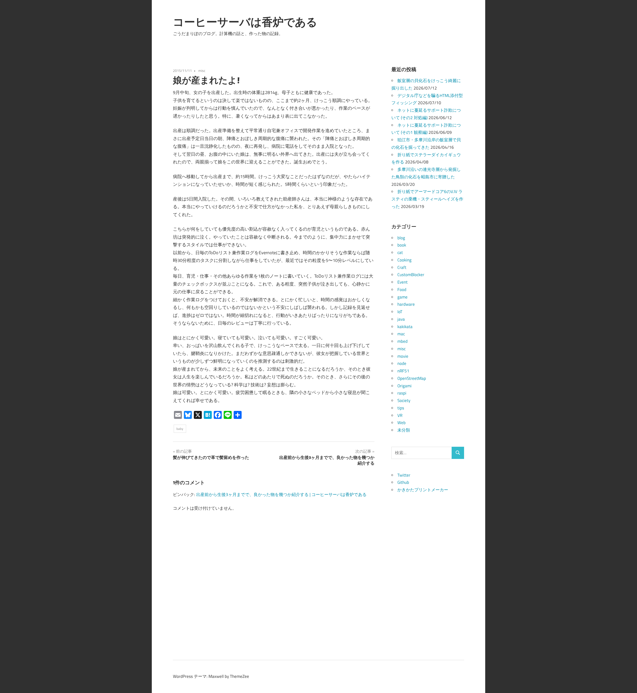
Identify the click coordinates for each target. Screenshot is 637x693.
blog (401, 238)
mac (401, 334)
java (401, 319)
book (401, 245)
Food (401, 289)
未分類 (403, 430)
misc (201, 70)
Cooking (404, 260)
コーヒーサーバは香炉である (245, 22)
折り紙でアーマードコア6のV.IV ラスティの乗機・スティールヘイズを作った (427, 199)
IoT (399, 311)
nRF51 (403, 371)
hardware (406, 304)
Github (403, 482)
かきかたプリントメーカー (422, 490)
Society (403, 400)
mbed (402, 341)
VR (399, 415)
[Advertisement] (427, 568)
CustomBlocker (410, 274)
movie (402, 356)
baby (179, 428)
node (401, 363)
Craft (401, 267)
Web (401, 422)
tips (400, 408)
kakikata (405, 326)
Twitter (403, 475)
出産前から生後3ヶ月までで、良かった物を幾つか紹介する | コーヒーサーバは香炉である (281, 494)
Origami (404, 386)
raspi (401, 393)
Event (402, 282)
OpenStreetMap (411, 378)
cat (400, 252)
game (402, 297)
